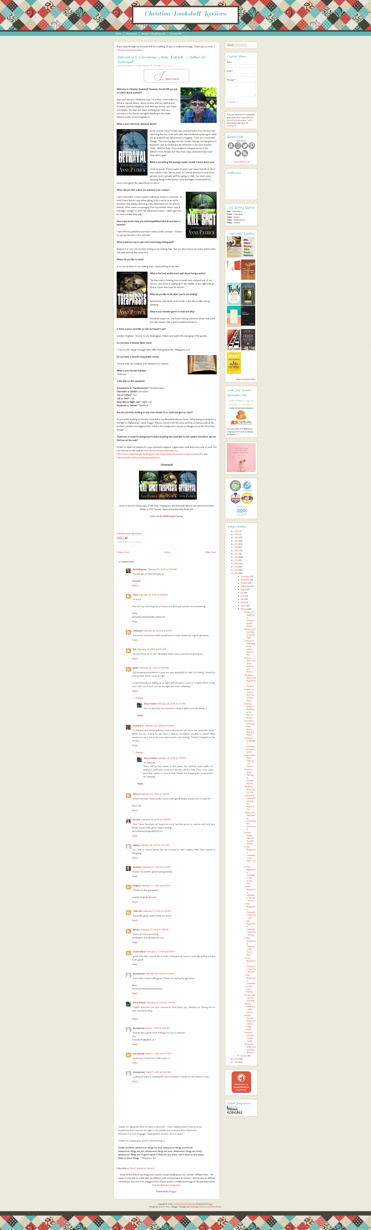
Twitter (250, 120)
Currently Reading (241, 234)
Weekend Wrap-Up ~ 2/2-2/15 (249, 789)
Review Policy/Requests (154, 33)
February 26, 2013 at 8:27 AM (157, 630)
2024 (236, 538)
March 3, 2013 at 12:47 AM (158, 1072)
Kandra (136, 929)
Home (118, 33)
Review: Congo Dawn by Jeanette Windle (249, 838)
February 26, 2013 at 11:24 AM (159, 725)
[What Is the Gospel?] (248, 325)
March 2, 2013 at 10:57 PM (158, 1053)
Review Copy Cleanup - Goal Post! (249, 998)
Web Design (216, 1207)
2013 (236, 573)
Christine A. (138, 725)
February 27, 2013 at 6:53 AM (156, 867)
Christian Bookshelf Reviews (185, 14)
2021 (236, 547)
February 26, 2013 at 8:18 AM (153, 594)
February (244, 609)
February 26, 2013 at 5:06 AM (162, 569)
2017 (236, 560)
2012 (236, 1059)
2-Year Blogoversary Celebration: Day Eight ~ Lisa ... (249, 855)
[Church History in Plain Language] (248, 350)
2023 (236, 541)
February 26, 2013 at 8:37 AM (151, 649)
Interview (137, 542)
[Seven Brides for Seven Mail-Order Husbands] (234, 257)
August (243, 589)
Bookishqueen (140, 569)
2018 (236, 557)
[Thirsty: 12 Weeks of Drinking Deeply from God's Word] (234, 304)
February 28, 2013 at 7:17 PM (171, 758)
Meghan (137, 885)
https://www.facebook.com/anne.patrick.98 (181, 454)
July (242, 593)
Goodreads (231, 126)
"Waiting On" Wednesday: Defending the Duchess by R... (250, 821)
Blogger (173, 1191)
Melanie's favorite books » (246, 379)
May (242, 599)
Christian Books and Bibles (130, 50)
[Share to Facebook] (126, 538)
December (245, 576)
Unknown (137, 630)
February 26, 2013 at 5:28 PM (155, 819)
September (245, 586)
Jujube (136, 667)
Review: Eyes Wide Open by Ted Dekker (249, 760)
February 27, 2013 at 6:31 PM (160, 951)
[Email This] (118, 538)
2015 (236, 567)
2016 (236, 563)
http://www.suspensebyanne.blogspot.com (138, 454)
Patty (135, 594)
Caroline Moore (164, 1207)
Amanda (137, 867)
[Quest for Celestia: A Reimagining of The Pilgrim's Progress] (248, 305)
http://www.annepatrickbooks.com (161, 450)
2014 (236, 570)
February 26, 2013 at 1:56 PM (155, 794)
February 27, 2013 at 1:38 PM (154, 929)
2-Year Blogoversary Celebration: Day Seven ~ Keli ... (249, 875)
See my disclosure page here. (166, 1185)
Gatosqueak (139, 1053)
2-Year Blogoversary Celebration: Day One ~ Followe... (249, 983)
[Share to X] (123, 538)
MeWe (242, 162)
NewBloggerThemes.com (199, 1207)
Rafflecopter (169, 516)
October (244, 583)
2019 (236, 554)
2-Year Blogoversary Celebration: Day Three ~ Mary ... (249, 946)
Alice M (136, 794)
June (242, 596)
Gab (247, 162)
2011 (236, 1062)
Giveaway (129, 542)
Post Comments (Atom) (142, 1168)
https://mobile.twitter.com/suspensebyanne (138, 457)
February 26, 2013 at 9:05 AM (154, 667)
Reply (135, 585)
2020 (236, 551)
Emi (134, 649)
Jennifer (137, 819)
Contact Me (176, 33)
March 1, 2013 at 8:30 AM (158, 1028)
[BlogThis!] (120, 538)
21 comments (166, 66)
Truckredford (139, 951)
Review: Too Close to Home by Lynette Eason (249, 695)
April (242, 602)
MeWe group (234, 120)
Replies (139, 698)
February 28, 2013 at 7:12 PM (171, 703)
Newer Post (123, 552)
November (245, 580)
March (243, 606)
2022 (236, 544)
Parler (236, 162)
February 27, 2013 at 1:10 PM (157, 911)
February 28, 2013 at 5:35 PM (160, 973)
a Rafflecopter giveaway (129, 533)
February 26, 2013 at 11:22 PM (154, 845)
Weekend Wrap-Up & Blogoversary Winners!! (250, 680)
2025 (236, 534)
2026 (236, 531)
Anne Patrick (150, 703)
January (244, 1056)
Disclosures (131, 33)
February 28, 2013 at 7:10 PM (160, 1002)
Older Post (210, 552)
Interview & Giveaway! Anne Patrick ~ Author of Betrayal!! (160, 59)
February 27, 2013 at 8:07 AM (156, 885)
